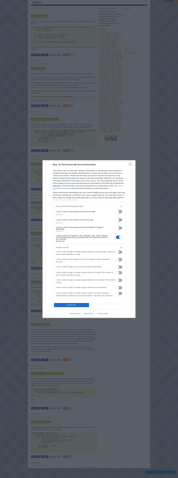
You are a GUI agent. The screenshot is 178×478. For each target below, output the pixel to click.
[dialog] (89, 239)
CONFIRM (71, 305)
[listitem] (89, 206)
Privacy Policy (102, 314)
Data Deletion (75, 314)
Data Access (89, 314)
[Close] (131, 165)
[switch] (119, 211)
